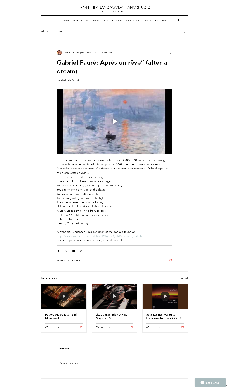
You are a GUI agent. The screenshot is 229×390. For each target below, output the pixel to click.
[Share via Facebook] (58, 250)
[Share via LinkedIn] (73, 250)
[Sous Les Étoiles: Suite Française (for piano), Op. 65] (165, 296)
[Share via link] (81, 250)
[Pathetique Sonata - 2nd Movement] (63, 296)
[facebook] (178, 19)
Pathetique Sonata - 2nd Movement (61, 316)
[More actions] (170, 53)
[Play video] (114, 121)
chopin (59, 31)
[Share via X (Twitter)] (65, 250)
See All (184, 277)
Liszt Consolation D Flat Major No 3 (111, 316)
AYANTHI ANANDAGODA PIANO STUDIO (115, 7)
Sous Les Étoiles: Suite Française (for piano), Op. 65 (164, 316)
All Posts (45, 31)
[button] (183, 31)
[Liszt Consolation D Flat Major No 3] (114, 296)
